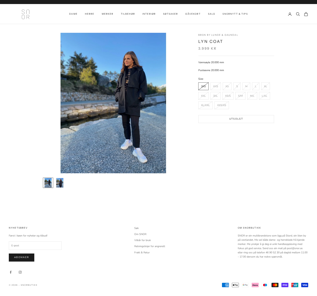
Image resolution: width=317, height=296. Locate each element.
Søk (136, 228)
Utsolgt (236, 119)
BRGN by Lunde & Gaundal (218, 35)
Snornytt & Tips (235, 13)
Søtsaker (170, 13)
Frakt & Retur (142, 252)
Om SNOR (140, 234)
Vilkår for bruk (142, 240)
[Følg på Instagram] (20, 272)
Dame (73, 13)
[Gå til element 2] (60, 183)
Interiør (149, 13)
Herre (89, 13)
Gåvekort (193, 13)
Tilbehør (128, 13)
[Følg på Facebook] (10, 272)
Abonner (21, 257)
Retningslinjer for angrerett (149, 246)
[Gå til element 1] (48, 183)
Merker (108, 13)
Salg (211, 13)
